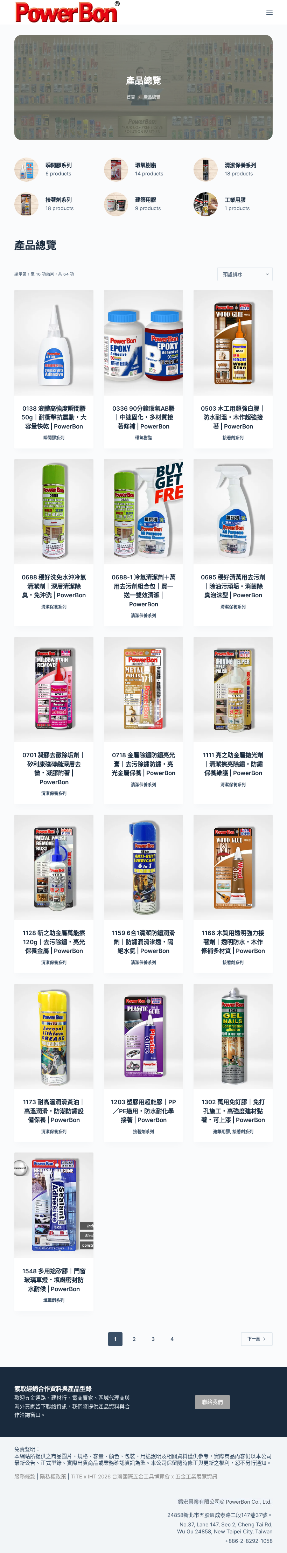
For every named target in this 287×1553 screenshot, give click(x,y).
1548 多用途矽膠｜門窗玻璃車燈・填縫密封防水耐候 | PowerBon (54, 1280)
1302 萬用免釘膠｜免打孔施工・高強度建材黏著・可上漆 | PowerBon (233, 1111)
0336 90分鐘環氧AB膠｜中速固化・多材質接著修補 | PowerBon (143, 417)
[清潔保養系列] (206, 170)
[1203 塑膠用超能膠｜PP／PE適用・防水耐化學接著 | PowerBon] (143, 1036)
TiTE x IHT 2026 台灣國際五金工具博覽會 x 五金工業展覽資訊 (144, 1476)
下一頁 (253, 1339)
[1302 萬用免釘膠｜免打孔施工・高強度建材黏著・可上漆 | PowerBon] (233, 1036)
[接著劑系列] (26, 204)
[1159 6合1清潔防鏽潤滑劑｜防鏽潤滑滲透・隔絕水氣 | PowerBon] (143, 867)
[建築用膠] (116, 204)
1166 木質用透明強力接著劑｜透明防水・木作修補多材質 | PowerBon (233, 941)
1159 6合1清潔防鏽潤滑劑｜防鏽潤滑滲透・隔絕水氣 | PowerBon (143, 941)
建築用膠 (145, 199)
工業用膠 (235, 199)
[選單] (269, 12)
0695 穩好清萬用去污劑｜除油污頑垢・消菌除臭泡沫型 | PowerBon (233, 586)
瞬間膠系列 (59, 165)
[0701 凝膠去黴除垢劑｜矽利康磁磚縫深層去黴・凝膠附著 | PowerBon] (53, 689)
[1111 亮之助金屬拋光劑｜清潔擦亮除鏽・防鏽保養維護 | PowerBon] (233, 689)
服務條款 (24, 1476)
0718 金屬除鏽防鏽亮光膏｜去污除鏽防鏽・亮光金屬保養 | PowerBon (143, 764)
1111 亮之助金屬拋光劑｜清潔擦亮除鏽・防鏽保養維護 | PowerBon (233, 764)
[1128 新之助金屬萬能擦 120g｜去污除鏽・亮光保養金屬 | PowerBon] (53, 867)
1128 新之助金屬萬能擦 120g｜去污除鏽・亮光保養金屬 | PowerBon (54, 941)
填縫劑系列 (53, 1300)
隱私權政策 (53, 1476)
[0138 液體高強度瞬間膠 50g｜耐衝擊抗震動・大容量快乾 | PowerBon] (53, 342)
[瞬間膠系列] (26, 170)
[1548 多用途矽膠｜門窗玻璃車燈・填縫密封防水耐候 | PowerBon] (53, 1205)
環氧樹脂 (145, 165)
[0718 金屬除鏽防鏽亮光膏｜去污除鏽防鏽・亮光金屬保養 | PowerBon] (143, 689)
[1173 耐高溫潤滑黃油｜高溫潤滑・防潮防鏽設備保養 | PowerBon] (53, 1036)
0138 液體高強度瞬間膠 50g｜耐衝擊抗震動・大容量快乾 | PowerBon (53, 417)
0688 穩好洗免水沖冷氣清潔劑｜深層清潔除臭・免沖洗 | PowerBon (54, 586)
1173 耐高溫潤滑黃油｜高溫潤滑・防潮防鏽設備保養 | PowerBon (54, 1111)
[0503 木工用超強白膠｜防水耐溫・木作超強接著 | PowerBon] (233, 342)
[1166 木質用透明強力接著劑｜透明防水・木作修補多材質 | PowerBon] (233, 867)
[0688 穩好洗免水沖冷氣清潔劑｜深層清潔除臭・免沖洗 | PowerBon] (53, 511)
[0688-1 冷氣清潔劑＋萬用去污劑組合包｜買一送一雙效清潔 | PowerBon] (143, 511)
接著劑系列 (59, 199)
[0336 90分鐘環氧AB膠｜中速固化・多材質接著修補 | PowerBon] (143, 342)
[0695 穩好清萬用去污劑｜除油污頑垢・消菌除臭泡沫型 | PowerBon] (233, 511)
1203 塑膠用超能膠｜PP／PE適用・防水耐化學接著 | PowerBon (143, 1111)
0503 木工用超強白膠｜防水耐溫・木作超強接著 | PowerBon (233, 417)
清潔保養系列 (240, 165)
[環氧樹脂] (116, 170)
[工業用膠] (206, 204)
